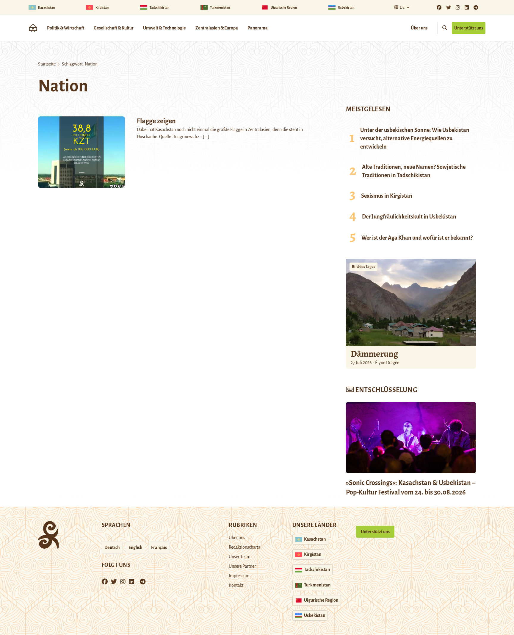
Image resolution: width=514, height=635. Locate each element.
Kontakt (236, 585)
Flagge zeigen (156, 121)
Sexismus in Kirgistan (386, 196)
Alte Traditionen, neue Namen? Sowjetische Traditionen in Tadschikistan (414, 171)
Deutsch (112, 547)
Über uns (419, 28)
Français (159, 547)
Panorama (257, 28)
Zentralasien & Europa (216, 28)
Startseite (47, 64)
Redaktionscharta (244, 547)
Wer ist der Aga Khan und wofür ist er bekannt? (417, 238)
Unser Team (239, 556)
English (135, 547)
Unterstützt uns (468, 28)
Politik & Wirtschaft (65, 28)
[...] (206, 136)
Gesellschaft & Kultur (114, 28)
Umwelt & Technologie (164, 28)
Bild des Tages (363, 267)
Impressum (239, 575)
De (402, 7)
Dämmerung (374, 354)
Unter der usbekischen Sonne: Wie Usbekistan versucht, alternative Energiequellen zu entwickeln (414, 138)
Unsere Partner (242, 566)
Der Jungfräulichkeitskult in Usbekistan (409, 217)
